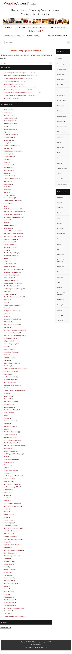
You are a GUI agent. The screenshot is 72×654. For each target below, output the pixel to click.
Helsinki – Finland (9, 569)
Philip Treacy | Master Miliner (12, 81)
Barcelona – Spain (9, 357)
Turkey (6, 261)
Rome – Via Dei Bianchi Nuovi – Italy (14, 368)
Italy (5, 126)
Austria (6, 316)
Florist (5, 308)
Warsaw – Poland (8, 520)
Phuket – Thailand (9, 198)
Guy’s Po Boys (8, 98)
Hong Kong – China (9, 247)
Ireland (6, 456)
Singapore (6, 473)
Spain (5, 313)
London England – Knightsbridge (13, 289)
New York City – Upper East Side (13, 211)
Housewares (7, 228)
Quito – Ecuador (8, 591)
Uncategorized (8, 462)
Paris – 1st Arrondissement (11, 333)
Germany (6, 181)
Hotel (5, 206)
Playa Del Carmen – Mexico (11, 544)
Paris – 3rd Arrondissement (11, 231)
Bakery (6, 192)
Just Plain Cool (8, 176)
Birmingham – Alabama (10, 352)
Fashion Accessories (9, 134)
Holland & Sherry (9, 84)
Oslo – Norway (8, 534)
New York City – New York (11, 583)
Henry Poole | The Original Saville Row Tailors (17, 75)
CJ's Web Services (42, 647)
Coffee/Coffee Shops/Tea (11, 178)
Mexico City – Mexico (10, 255)
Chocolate (6, 327)
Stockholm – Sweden (10, 531)
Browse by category (56, 35)
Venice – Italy (7, 399)
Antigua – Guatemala (10, 451)
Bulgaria (6, 492)
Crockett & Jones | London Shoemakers (15, 95)
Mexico (6, 189)
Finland (6, 567)
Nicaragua (6, 495)
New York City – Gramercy (11, 484)
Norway (6, 511)
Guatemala (7, 465)
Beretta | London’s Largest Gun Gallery (15, 87)
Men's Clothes (8, 167)
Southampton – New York (11, 338)
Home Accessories (9, 129)
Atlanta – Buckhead (9, 434)
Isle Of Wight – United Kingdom (13, 454)
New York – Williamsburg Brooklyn (14, 330)
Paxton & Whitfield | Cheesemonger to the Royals (17, 92)
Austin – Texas (8, 396)
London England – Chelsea (11, 283)
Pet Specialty (7, 572)
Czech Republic (8, 277)
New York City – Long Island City (13, 608)
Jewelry (6, 143)
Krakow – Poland (9, 478)
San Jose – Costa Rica (10, 377)
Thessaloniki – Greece (10, 525)
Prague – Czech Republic (11, 275)
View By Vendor (39, 10)
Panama (6, 467)
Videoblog (27, 647)
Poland (6, 346)
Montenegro (7, 547)
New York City (8, 115)
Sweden (6, 509)
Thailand (6, 187)
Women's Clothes (8, 123)
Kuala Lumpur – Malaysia (11, 410)
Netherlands (7, 321)
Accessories (7, 148)
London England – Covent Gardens (14, 616)
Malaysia (6, 418)
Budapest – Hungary (9, 225)
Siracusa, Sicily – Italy (10, 371)
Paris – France (8, 165)
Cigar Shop (7, 558)
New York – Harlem (9, 382)
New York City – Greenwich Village (14, 445)
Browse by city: (33, 35)
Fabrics (6, 393)
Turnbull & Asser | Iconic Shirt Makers (14, 78)
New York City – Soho (10, 286)
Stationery (6, 500)
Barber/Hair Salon (9, 481)
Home (15, 10)
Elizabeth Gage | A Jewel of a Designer (14, 73)
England (6, 132)
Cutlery (6, 586)
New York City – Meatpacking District (14, 335)
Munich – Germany (9, 266)
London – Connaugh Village (12, 487)
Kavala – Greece (8, 578)
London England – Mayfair (11, 200)
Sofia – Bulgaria (8, 523)
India (5, 302)
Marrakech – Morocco (10, 379)
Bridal (5, 415)
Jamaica (6, 299)
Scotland (6, 220)
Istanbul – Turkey (8, 264)
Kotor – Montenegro (9, 553)
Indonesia (6, 594)
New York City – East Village (12, 506)
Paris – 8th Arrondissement (11, 440)
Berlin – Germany (9, 242)
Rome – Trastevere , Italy (11, 363)
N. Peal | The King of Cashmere (13, 90)
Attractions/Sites (8, 407)
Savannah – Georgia (9, 239)
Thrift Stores (7, 489)
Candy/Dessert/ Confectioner (12, 209)
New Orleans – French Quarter (12, 233)
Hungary (6, 222)
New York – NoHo (9, 600)
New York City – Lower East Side (13, 297)
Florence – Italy (8, 195)
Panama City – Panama (10, 459)
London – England (9, 118)
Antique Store (7, 140)
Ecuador (6, 589)
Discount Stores (8, 597)
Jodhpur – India (8, 341)
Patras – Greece (8, 404)
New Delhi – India (9, 580)
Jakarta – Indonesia (9, 602)
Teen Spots (7, 613)
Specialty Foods (8, 156)
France (5, 162)
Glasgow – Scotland (9, 437)
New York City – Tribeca (11, 555)
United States (7, 109)
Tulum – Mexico (8, 412)
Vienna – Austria (8, 294)
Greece (6, 258)
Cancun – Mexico (9, 605)
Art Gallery (7, 154)
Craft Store (7, 159)
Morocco (6, 360)
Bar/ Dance (7, 184)
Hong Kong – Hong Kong (11, 272)
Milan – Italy (7, 291)
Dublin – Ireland (8, 448)
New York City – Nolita (10, 253)
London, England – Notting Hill (13, 305)
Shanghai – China (9, 244)
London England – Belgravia (12, 151)
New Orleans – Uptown (10, 401)
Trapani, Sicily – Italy (10, 470)
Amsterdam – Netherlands (11, 319)
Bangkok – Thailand (9, 536)
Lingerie (6, 498)
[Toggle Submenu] (67, 223)
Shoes (5, 250)
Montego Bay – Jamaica (10, 310)
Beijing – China (8, 514)
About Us (43, 14)
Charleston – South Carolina (11, 385)
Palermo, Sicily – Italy (10, 344)
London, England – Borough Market (14, 390)
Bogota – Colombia (9, 426)
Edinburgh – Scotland (10, 280)
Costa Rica (7, 366)
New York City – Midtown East (12, 269)
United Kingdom (8, 121)
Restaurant (7, 112)
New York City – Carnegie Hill (12, 528)
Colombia (6, 429)
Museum (6, 355)
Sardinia (6, 517)
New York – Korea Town (11, 432)
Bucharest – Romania (10, 421)
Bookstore (6, 388)
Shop (24, 10)
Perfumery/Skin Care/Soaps (11, 214)
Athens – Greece (8, 561)
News (56, 10)
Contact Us (28, 14)
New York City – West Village (12, 236)
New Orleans (7, 170)
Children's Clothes (9, 349)
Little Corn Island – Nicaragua (12, 539)
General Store (7, 611)
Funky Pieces (7, 203)
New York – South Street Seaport (13, 550)
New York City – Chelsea (11, 324)
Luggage (6, 542)
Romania (6, 423)
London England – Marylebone (12, 476)
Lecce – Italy (7, 374)
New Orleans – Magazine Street (12, 217)
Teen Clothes (7, 575)
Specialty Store (8, 137)
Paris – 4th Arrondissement (11, 503)
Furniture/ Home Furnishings (12, 145)
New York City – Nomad (11, 443)
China (5, 173)
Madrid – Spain (8, 564)
